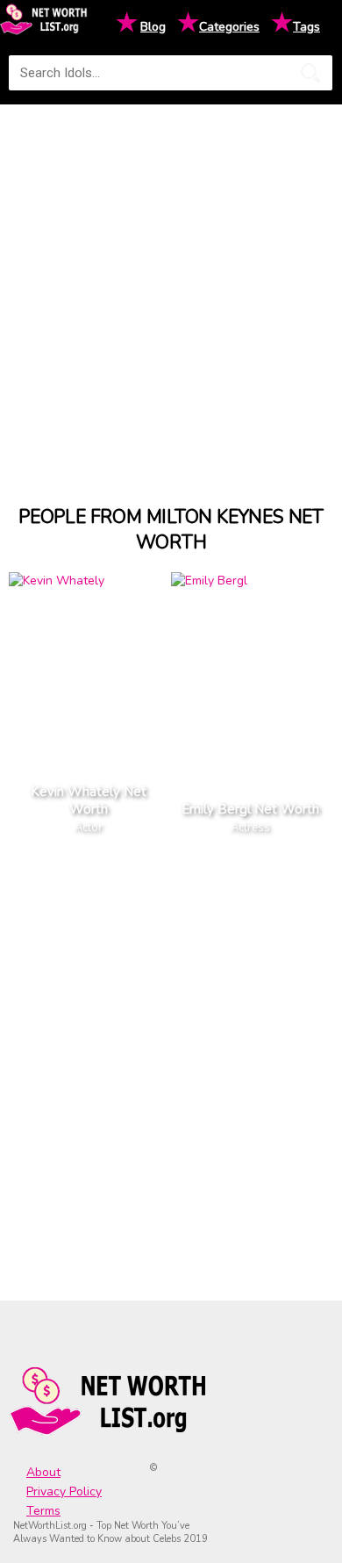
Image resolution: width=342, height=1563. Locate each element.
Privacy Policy (64, 1491)
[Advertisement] (171, 289)
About (43, 1472)
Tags (306, 26)
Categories (229, 26)
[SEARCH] (310, 72)
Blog (153, 26)
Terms (43, 1510)
